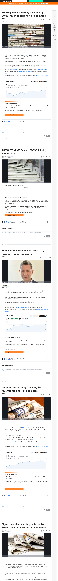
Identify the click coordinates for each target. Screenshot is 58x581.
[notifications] (53, 1)
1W (8, 87)
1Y (14, 87)
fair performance (40, 305)
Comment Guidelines (5, 138)
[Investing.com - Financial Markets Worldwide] (6, 1)
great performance (42, 69)
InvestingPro (14, 69)
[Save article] (43, 19)
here (38, 66)
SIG (24, 564)
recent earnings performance (25, 71)
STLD (26, 55)
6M (12, 87)
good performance (41, 441)
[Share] (41, 19)
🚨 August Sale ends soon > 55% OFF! (36, 1)
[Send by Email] (23, 121)
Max (18, 87)
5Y (16, 87)
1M (10, 87)
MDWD (25, 291)
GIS (23, 427)
